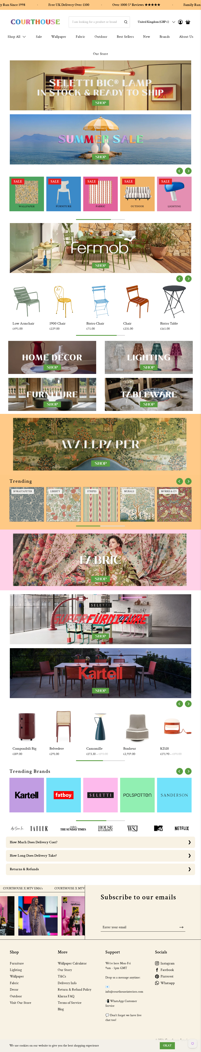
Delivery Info (67, 983)
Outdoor (101, 36)
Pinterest (167, 976)
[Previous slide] (179, 171)
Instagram (168, 963)
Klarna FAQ (66, 996)
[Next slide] (188, 171)
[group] (26, 194)
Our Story (65, 970)
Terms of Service (69, 1002)
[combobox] (99, 22)
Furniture (17, 963)
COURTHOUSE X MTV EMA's (39, 888)
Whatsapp (168, 983)
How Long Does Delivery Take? (33, 855)
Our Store (100, 54)
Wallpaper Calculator (72, 963)
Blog (61, 1009)
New (146, 36)
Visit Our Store (20, 1002)
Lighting (16, 970)
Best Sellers (125, 36)
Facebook (167, 970)
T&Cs (62, 976)
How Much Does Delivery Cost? (33, 842)
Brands (165, 36)
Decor (14, 989)
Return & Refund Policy (74, 989)
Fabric (80, 36)
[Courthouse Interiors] (35, 22)
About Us (186, 36)
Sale (39, 36)
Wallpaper (58, 36)
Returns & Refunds (24, 869)
